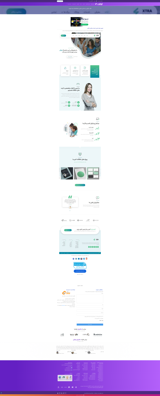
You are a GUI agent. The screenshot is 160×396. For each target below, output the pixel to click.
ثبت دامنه (78, 364)
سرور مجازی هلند (101, 372)
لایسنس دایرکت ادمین (84, 364)
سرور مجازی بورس (100, 364)
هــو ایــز (78, 368)
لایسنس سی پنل (85, 366)
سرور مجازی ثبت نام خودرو (92, 377)
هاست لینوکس (93, 364)
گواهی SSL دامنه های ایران (76, 369)
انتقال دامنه (78, 366)
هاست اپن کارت (93, 369)
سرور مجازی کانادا (100, 378)
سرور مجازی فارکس (100, 368)
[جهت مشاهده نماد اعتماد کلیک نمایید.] (65, 378)
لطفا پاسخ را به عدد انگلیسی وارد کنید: (99, 318)
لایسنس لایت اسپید (85, 369)
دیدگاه (102, 293)
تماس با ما (78, 377)
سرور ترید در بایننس (100, 379)
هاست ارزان (93, 368)
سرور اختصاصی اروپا (100, 371)
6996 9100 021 (69, 366)
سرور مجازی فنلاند (100, 374)
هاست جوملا (93, 367)
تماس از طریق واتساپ (68, 367)
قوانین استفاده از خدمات (77, 375)
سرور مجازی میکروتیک (92, 375)
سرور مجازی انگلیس (100, 377)
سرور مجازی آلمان (100, 373)
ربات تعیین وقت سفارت (77, 380)
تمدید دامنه (78, 367)
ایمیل (102, 308)
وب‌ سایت (102, 312)
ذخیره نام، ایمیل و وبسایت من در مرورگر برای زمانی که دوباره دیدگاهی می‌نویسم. (93, 316)
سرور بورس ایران (101, 380)
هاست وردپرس (93, 366)
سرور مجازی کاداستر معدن (99, 367)
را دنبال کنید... (79, 395)
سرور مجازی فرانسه (100, 375)
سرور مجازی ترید (101, 366)
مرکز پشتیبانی (63, 305)
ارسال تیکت (90, 1)
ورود (100, 1)
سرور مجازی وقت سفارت (92, 379)
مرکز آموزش (94, 1)
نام (102, 304)
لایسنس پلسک (85, 367)
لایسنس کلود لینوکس (84, 368)
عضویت (99, 1)
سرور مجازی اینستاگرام (92, 376)
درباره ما (79, 376)
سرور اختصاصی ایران (100, 369)
